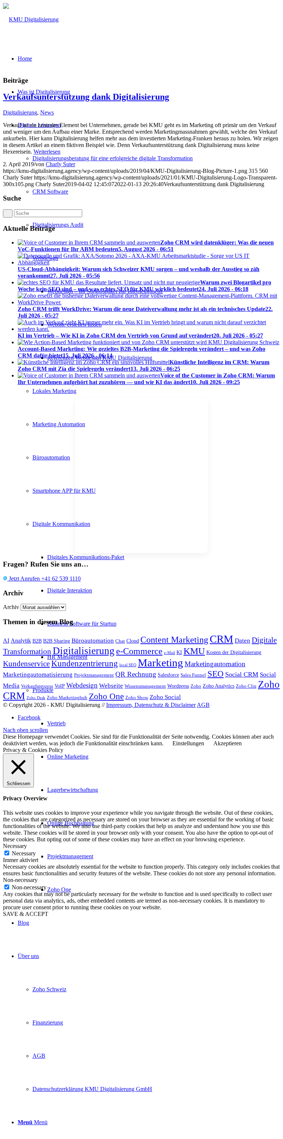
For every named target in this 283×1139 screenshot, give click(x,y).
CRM (221, 639)
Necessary (24, 853)
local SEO (127, 665)
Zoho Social (165, 697)
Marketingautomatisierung (38, 674)
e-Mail (169, 653)
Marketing (160, 662)
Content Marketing (174, 639)
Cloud (132, 641)
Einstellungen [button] (188, 743)
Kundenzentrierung (84, 663)
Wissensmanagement (145, 686)
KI (179, 652)
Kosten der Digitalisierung (233, 652)
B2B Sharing (56, 641)
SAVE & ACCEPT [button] (25, 914)
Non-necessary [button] (20, 880)
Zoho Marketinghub (67, 697)
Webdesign (82, 685)
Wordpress (178, 686)
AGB (203, 705)
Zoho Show (136, 697)
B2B (37, 641)
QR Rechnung (135, 674)
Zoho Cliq (246, 686)
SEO (215, 673)
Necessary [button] (15, 846)
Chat (120, 641)
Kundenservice (26, 664)
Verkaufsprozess (37, 686)
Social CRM (241, 674)
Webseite (111, 685)
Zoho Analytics (218, 686)
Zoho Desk (36, 698)
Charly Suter (60, 164)
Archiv (11, 607)
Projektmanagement (94, 675)
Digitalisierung (20, 112)
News (47, 112)
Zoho (196, 686)
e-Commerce (139, 651)
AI (6, 640)
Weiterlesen (47, 151)
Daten (242, 640)
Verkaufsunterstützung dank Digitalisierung (86, 97)
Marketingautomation (215, 664)
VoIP (60, 686)
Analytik (21, 640)
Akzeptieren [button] (227, 743)
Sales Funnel (193, 675)
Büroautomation (92, 640)
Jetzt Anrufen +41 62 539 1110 (44, 578)
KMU (194, 651)
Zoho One (106, 696)
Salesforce (168, 675)
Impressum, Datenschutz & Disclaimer (151, 705)
